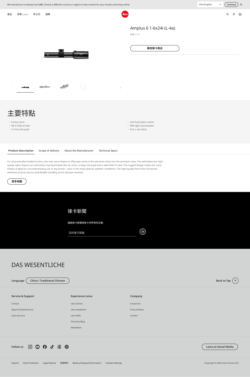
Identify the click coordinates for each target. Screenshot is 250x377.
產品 (9, 14)
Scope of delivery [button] (49, 150)
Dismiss (241, 4)
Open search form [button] (227, 14)
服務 (47, 14)
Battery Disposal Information (87, 363)
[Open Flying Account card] (233, 14)
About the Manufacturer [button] (78, 150)
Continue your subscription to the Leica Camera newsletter (143, 231)
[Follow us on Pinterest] (66, 346)
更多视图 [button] (17, 181)
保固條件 (64, 363)
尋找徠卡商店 (155, 48)
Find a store (240, 14)
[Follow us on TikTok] (52, 346)
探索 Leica (22, 14)
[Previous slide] (12, 87)
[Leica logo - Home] (125, 14)
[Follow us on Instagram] (30, 346)
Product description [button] (21, 150)
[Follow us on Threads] (59, 346)
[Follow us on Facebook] (44, 346)
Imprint (15, 363)
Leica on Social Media (220, 346)
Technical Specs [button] (108, 150)
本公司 (36, 14)
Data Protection (31, 363)
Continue (231, 4)
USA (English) (205, 4)
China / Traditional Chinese (47, 280)
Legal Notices (49, 363)
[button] (25, 87)
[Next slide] (120, 87)
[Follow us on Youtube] (37, 346)
